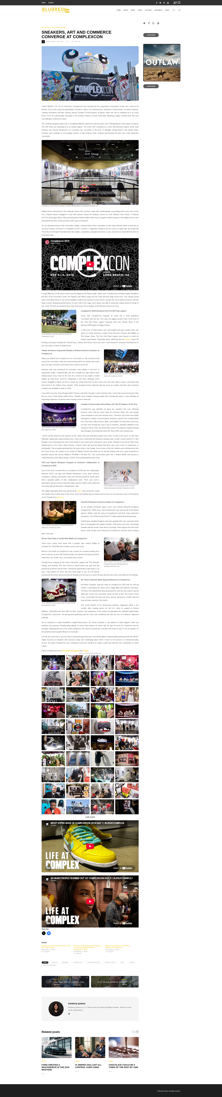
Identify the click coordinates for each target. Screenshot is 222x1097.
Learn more (151, 35)
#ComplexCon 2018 (94, 962)
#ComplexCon (77, 962)
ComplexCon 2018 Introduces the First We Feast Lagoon (56, 946)
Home (119, 10)
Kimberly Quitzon (51, 41)
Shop (167, 10)
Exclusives (55, 27)
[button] (90, 172)
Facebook (66, 651)
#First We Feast (110, 962)
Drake (79, 491)
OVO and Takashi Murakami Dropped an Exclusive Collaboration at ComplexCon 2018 (87, 947)
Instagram (75, 651)
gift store (60, 497)
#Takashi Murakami (49, 965)
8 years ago (59, 41)
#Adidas (54, 962)
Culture (148, 10)
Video (140, 10)
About (44, 2)
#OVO (122, 962)
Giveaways (158, 10)
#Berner (65, 962)
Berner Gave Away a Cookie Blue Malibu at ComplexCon (118, 946)
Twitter (85, 651)
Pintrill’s (128, 339)
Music (126, 10)
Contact (51, 2)
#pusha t (132, 962)
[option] (56, 1055)
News (133, 10)
